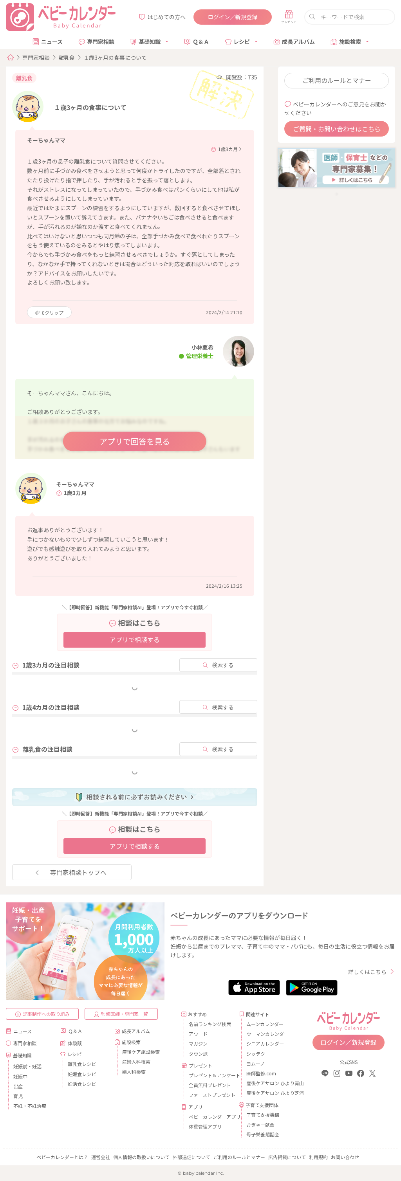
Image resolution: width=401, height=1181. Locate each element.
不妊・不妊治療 (29, 1105)
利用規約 (318, 1157)
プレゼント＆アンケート (211, 1075)
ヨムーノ (255, 1063)
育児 (18, 1096)
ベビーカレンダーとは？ (62, 1157)
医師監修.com (261, 1073)
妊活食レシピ (82, 1083)
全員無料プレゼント (210, 1085)
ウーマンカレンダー (267, 1033)
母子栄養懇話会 (262, 1134)
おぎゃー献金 (260, 1124)
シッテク (255, 1053)
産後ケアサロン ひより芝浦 (268, 1092)
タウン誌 (198, 1053)
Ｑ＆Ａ (201, 41)
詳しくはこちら (367, 972)
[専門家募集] (336, 167)
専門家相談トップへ (78, 872)
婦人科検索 (134, 1071)
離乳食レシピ (82, 1063)
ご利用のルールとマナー (336, 80)
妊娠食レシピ (82, 1074)
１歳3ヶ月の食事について (115, 57)
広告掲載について (287, 1157)
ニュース (52, 41)
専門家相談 (100, 41)
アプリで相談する (135, 639)
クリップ (52, 312)
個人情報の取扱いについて (141, 1157)
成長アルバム (298, 41)
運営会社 (100, 1157)
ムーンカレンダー (265, 1024)
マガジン (198, 1043)
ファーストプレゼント (211, 1094)
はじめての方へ (166, 17)
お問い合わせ (345, 1157)
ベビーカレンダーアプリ (211, 1116)
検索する (223, 665)
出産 (18, 1086)
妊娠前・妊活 (27, 1066)
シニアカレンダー (265, 1043)
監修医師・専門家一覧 (124, 1013)
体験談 (75, 1043)
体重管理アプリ (205, 1126)
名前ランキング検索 (210, 1024)
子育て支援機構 (262, 1114)
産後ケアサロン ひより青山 (268, 1083)
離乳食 (66, 57)
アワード (198, 1033)
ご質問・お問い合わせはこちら (337, 128)
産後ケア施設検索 (141, 1051)
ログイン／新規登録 (232, 17)
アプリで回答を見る (134, 441)
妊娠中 (20, 1076)
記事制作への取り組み (46, 1013)
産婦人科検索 (136, 1061)
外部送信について (191, 1157)
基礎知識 (150, 41)
